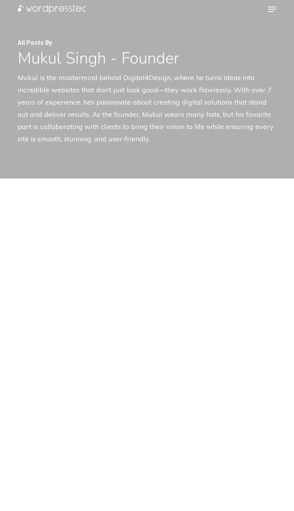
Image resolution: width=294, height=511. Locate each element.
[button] (272, 9)
